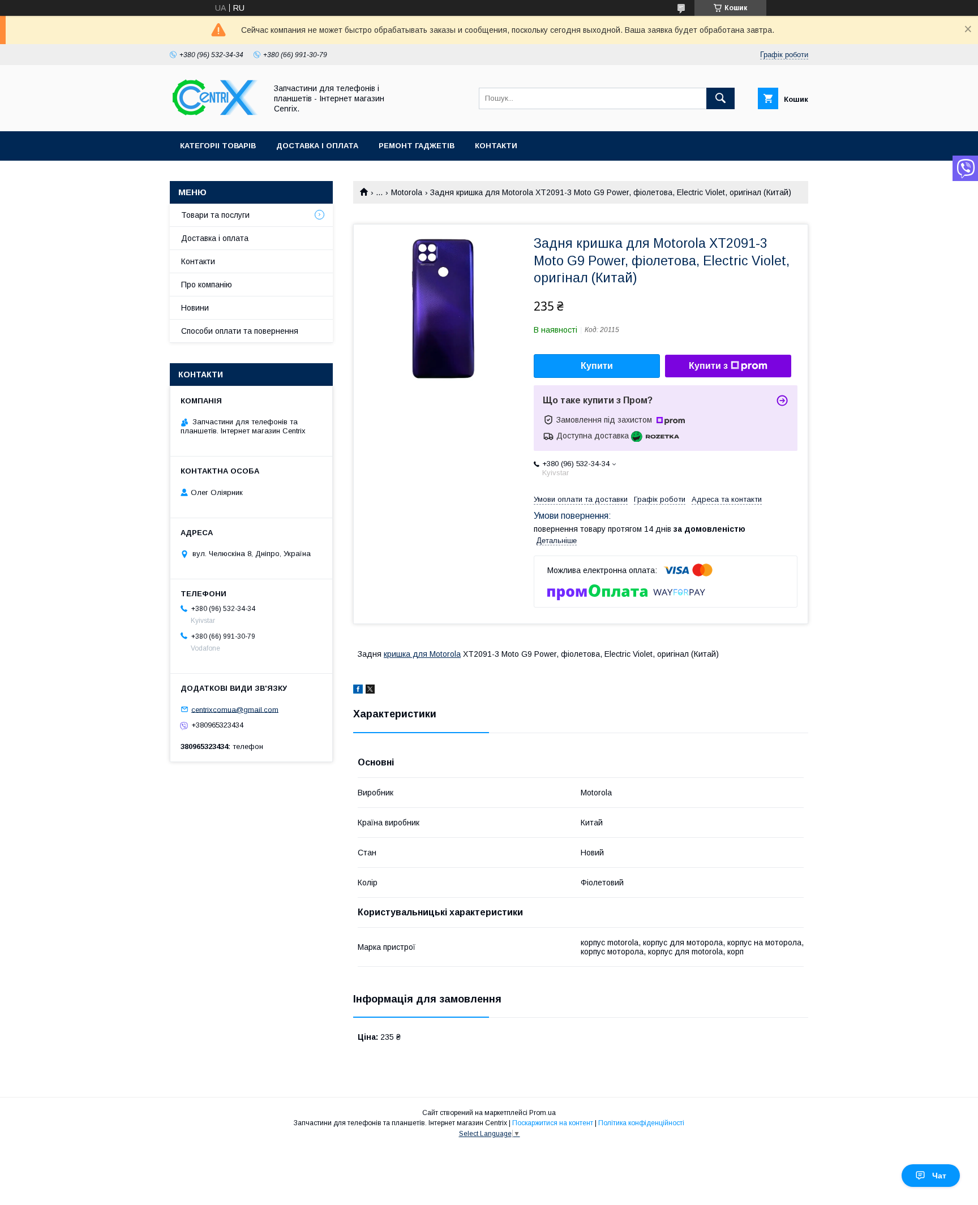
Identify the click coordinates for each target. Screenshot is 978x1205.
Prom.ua (542, 1113)
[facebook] (358, 690)
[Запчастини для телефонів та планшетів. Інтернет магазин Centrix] (215, 116)
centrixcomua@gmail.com (234, 709)
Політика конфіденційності (641, 1123)
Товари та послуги (215, 215)
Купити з (708, 366)
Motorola (406, 192)
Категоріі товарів (218, 145)
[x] (370, 690)
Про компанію (206, 284)
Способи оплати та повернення (239, 330)
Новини (195, 307)
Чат (939, 1175)
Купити (597, 366)
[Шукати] (720, 98)
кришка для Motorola (422, 654)
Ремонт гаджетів (416, 145)
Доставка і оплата (317, 145)
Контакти (496, 145)
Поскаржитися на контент (552, 1123)
